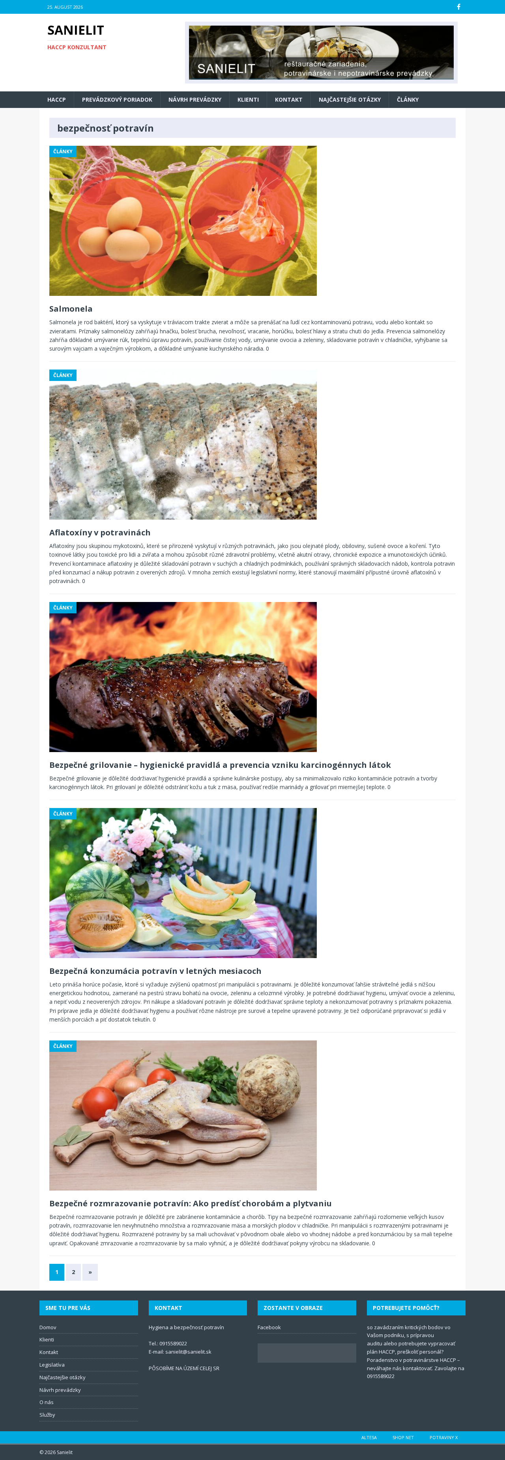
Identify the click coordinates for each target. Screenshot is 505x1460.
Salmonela (71, 308)
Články (408, 99)
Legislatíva (52, 1364)
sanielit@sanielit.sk (188, 1351)
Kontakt (289, 99)
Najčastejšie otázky (350, 99)
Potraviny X (444, 1437)
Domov (47, 1327)
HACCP (56, 99)
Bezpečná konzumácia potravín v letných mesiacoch (155, 971)
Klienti (248, 99)
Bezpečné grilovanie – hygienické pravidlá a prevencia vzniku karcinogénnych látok (220, 765)
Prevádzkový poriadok (117, 99)
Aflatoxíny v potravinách (100, 532)
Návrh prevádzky (194, 99)
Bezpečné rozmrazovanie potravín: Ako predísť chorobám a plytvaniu (190, 1203)
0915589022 (173, 1343)
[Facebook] (459, 7)
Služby (47, 1414)
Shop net (403, 1437)
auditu (374, 1343)
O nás (46, 1402)
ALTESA (369, 1437)
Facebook (269, 1327)
